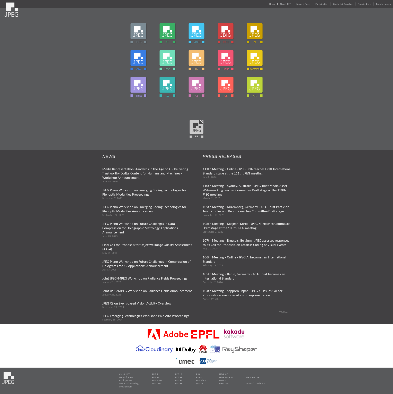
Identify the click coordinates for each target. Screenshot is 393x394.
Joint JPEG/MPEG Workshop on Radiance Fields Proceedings (144, 278)
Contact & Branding (343, 4)
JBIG (197, 374)
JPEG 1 (154, 374)
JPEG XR (178, 377)
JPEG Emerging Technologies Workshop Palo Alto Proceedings (145, 316)
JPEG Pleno (200, 380)
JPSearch (199, 377)
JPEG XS (178, 380)
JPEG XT (155, 377)
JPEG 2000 (156, 380)
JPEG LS (178, 374)
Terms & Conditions (255, 384)
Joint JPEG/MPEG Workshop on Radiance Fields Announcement (147, 291)
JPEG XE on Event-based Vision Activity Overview (136, 303)
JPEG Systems (226, 377)
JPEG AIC (223, 374)
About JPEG (285, 4)
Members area (383, 4)
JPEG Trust (224, 384)
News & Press (303, 4)
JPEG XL (223, 380)
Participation (321, 4)
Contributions (364, 4)
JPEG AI (199, 384)
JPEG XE (178, 384)
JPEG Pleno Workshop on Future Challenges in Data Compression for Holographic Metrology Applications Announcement (140, 228)
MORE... (284, 312)
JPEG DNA (156, 384)
